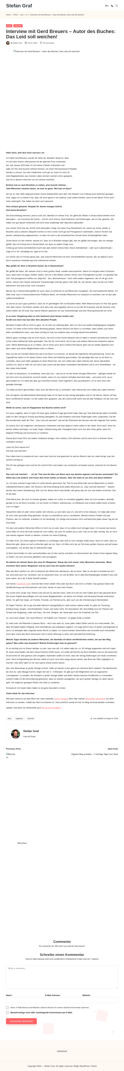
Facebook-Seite (23, 584)
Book (9, 26)
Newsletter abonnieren (95, 699)
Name (9, 995)
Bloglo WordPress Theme (85, 1066)
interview (31, 718)
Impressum (62, 1051)
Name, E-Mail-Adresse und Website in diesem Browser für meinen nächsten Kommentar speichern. (49, 1007)
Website (86, 995)
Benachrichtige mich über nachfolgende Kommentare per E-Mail (41, 1012)
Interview (18, 26)
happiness (19, 718)
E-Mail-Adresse (53, 995)
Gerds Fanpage (61, 699)
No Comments (48, 43)
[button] (29, 736)
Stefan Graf (19, 5)
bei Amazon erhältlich (51, 708)
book (9, 718)
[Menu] (106, 6)
